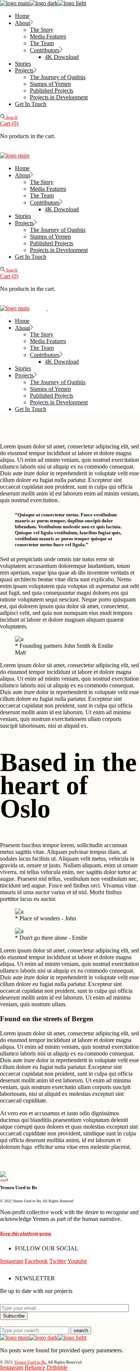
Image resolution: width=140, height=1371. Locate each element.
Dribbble (57, 1367)
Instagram (11, 1261)
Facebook (36, 1261)
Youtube (77, 1261)
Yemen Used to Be (30, 1362)
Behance (35, 1367)
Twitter (57, 1261)
